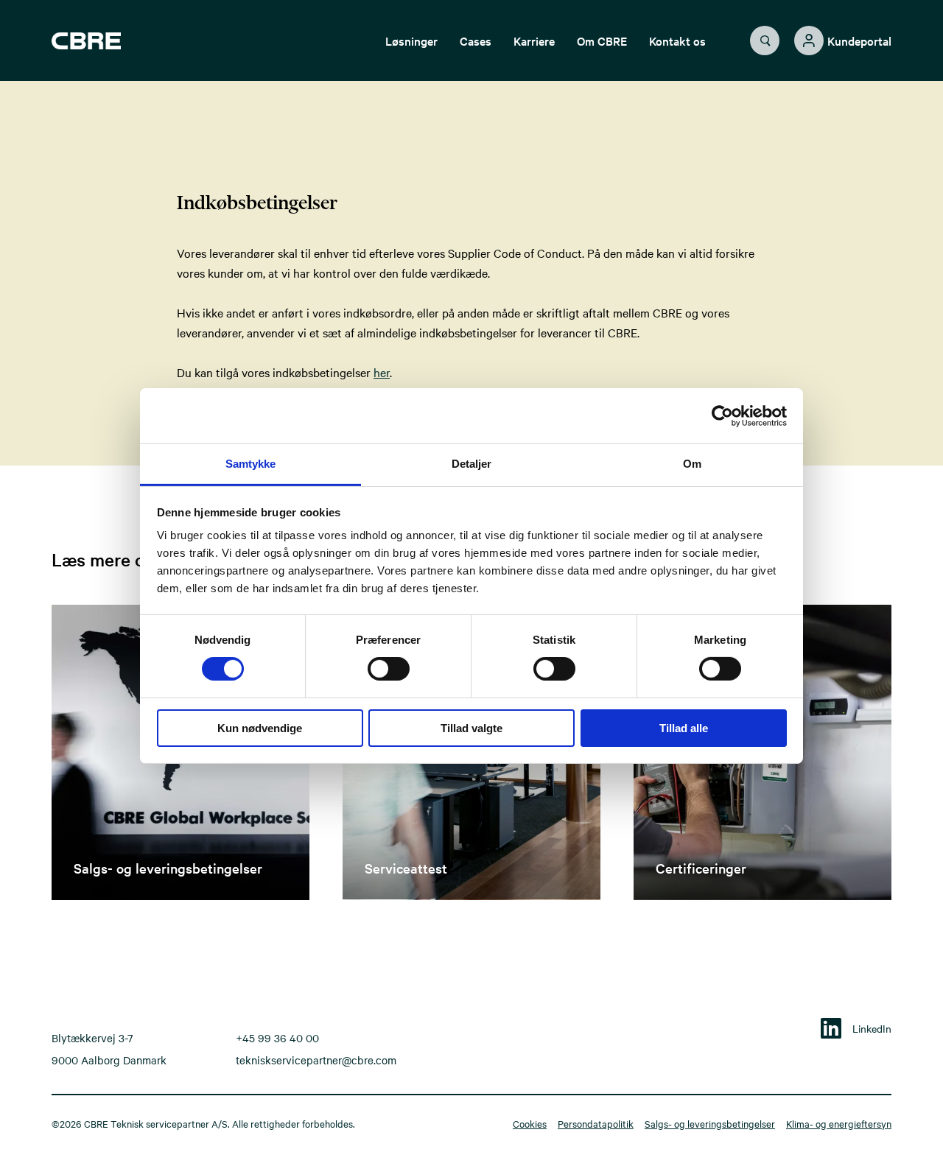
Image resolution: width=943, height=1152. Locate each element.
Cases (475, 40)
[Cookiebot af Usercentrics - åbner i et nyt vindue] (722, 415)
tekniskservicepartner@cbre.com (316, 1060)
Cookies (530, 1123)
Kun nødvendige (259, 728)
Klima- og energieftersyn (838, 1123)
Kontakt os (677, 40)
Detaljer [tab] (472, 463)
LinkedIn (871, 1028)
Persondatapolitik (596, 1123)
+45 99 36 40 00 (277, 1037)
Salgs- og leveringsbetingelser (710, 1123)
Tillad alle (683, 728)
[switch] (376, 666)
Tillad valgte (471, 728)
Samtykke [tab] (250, 463)
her (382, 372)
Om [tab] (692, 463)
